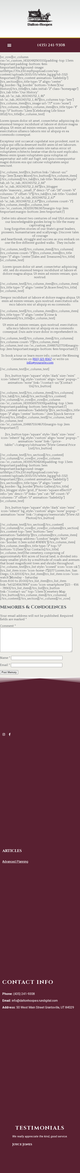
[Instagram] (3, 734)
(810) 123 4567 (42, 359)
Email (5, 665)
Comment (8, 626)
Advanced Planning (15, 861)
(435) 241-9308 (51, 45)
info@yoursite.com (40, 362)
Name (5, 658)
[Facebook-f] (9, 734)
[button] (9, 45)
